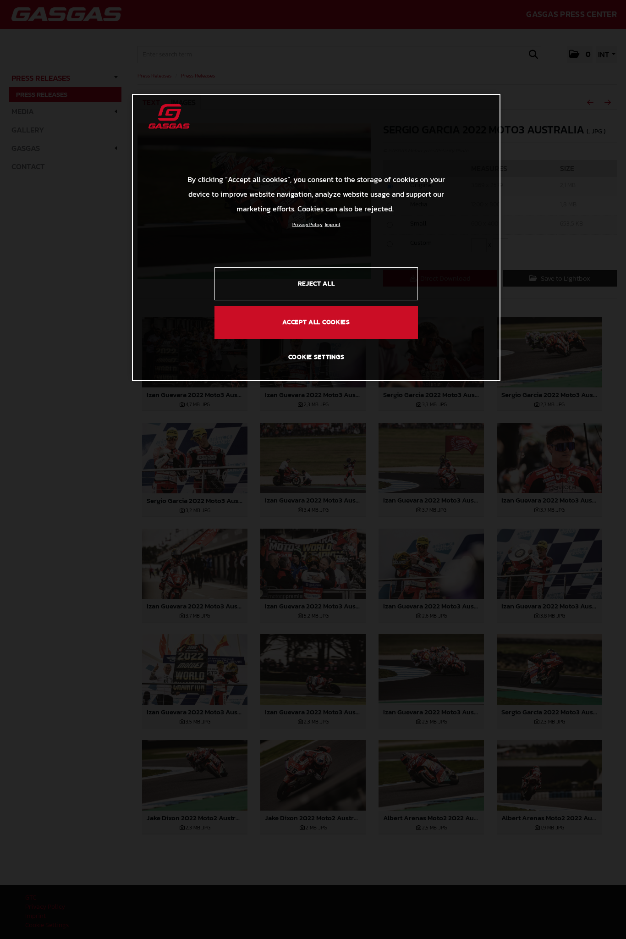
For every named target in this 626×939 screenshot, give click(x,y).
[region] (316, 237)
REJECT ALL (316, 283)
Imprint (332, 224)
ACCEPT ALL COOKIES (316, 322)
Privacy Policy (307, 224)
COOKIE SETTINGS (316, 357)
